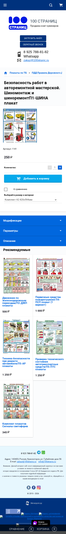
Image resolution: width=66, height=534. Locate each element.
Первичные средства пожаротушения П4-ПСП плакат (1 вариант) (48, 301)
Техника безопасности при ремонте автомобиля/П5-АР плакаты (16, 362)
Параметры (10, 230)
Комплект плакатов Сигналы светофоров (15, 425)
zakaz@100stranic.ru (36, 60)
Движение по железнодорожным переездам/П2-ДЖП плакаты (14, 301)
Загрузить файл (33, 38)
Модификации (12, 220)
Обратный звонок (33, 44)
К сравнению (20, 189)
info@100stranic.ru (47, 461)
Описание (9, 240)
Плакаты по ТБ (18, 72)
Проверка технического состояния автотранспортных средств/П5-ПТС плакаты (49, 364)
